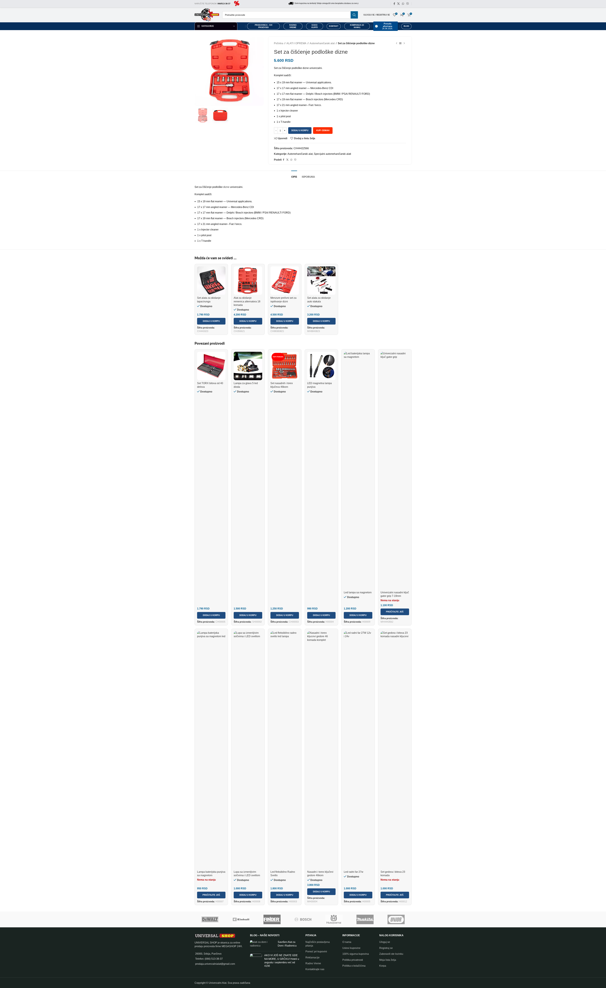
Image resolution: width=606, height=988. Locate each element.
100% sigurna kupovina (355, 954)
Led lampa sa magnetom (358, 592)
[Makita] (365, 919)
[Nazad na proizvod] (400, 43)
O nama (346, 942)
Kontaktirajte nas (314, 969)
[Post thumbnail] (262, 944)
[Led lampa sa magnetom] (358, 470)
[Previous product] (396, 43)
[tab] (294, 175)
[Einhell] (241, 919)
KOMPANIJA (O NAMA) (357, 26)
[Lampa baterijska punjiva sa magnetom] (211, 750)
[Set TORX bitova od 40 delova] (211, 366)
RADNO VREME (292, 26)
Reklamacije (312, 957)
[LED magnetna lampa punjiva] (321, 366)
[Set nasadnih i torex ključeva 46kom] (284, 366)
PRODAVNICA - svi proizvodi (263, 26)
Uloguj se (384, 942)
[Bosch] (303, 919)
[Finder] (272, 919)
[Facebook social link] (394, 3)
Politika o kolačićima (354, 965)
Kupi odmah (322, 130)
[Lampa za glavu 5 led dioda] (248, 366)
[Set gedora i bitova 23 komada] (395, 750)
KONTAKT (333, 26)
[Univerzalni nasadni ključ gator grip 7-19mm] (395, 470)
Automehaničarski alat (322, 43)
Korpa (382, 965)
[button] (211, 321)
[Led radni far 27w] (358, 750)
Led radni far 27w (353, 871)
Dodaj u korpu (299, 130)
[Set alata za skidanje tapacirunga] (211, 280)
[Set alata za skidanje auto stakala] (321, 280)
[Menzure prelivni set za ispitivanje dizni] (284, 280)
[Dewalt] (210, 919)
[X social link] (398, 3)
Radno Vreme (313, 963)
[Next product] (404, 43)
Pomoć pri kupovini (316, 951)
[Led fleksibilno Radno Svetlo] (284, 750)
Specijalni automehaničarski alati (332, 154)
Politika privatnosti (352, 960)
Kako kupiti (314, 26)
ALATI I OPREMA (296, 43)
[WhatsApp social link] (403, 3)
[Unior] (396, 919)
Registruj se (386, 948)
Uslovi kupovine (351, 948)
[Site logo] (237, 3)
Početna (278, 43)
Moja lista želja (387, 960)
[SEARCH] (354, 15)
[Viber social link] (407, 3)
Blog (406, 26)
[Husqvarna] (333, 919)
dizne (226, 187)
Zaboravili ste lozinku (391, 954)
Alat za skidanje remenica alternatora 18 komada (247, 301)
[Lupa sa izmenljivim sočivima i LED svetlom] (248, 750)
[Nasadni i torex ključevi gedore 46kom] (321, 750)
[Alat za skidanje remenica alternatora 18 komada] (248, 280)
